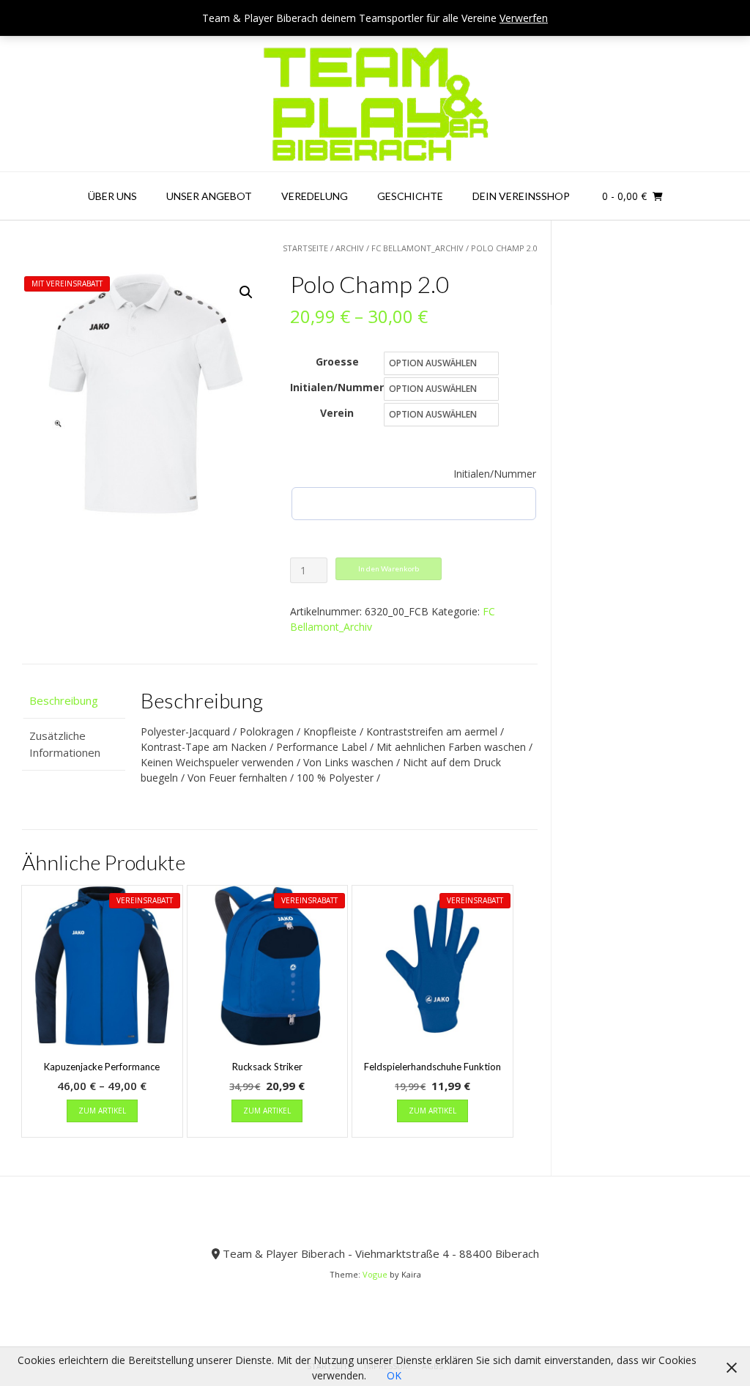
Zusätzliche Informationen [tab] (64, 744)
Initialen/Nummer (337, 387)
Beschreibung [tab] (63, 700)
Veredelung (314, 196)
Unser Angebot (209, 196)
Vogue (375, 1274)
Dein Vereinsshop (521, 196)
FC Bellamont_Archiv (417, 247)
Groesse (337, 361)
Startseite (305, 247)
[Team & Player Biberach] (375, 104)
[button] (246, 292)
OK (394, 1375)
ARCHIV (349, 247)
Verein (337, 413)
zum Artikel (102, 1110)
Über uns (112, 196)
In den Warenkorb (388, 568)
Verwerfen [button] (524, 18)
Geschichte (410, 196)
